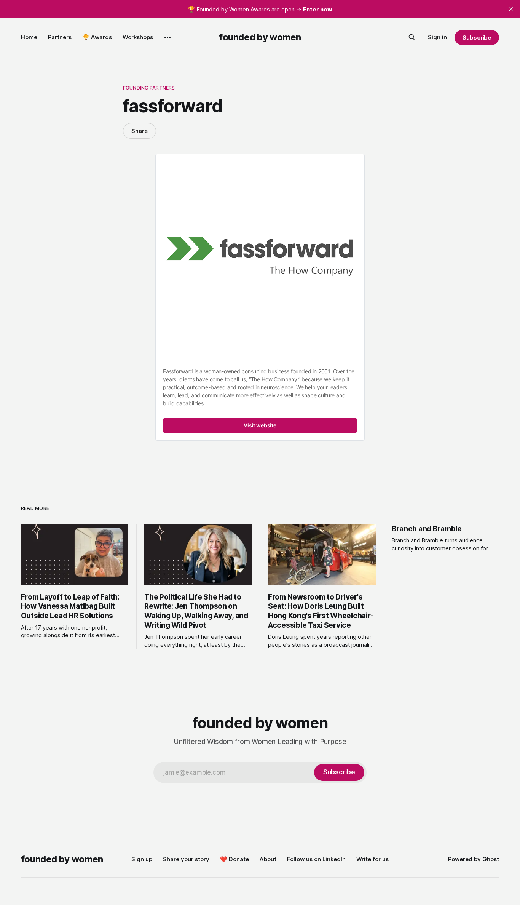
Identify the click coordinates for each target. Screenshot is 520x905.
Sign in (437, 37)
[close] (511, 9)
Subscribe (477, 37)
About (268, 859)
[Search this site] (412, 37)
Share (139, 130)
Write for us (372, 859)
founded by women (260, 37)
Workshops (138, 37)
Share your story (186, 859)
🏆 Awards (97, 37)
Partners (60, 37)
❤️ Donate (234, 859)
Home (29, 37)
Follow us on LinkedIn (316, 859)
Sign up (141, 859)
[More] (167, 37)
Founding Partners (149, 88)
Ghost (490, 859)
